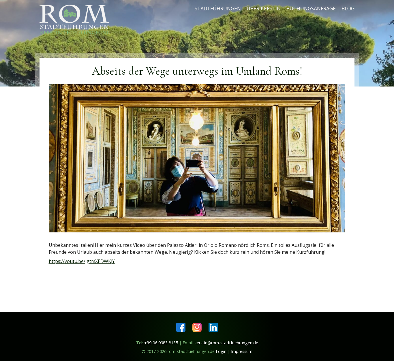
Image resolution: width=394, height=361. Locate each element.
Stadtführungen (218, 8)
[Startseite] (76, 18)
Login (221, 351)
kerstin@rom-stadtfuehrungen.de (226, 342)
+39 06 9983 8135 (161, 342)
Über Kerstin (264, 8)
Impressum (241, 351)
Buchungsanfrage (311, 8)
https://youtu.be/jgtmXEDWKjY (82, 261)
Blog (348, 8)
